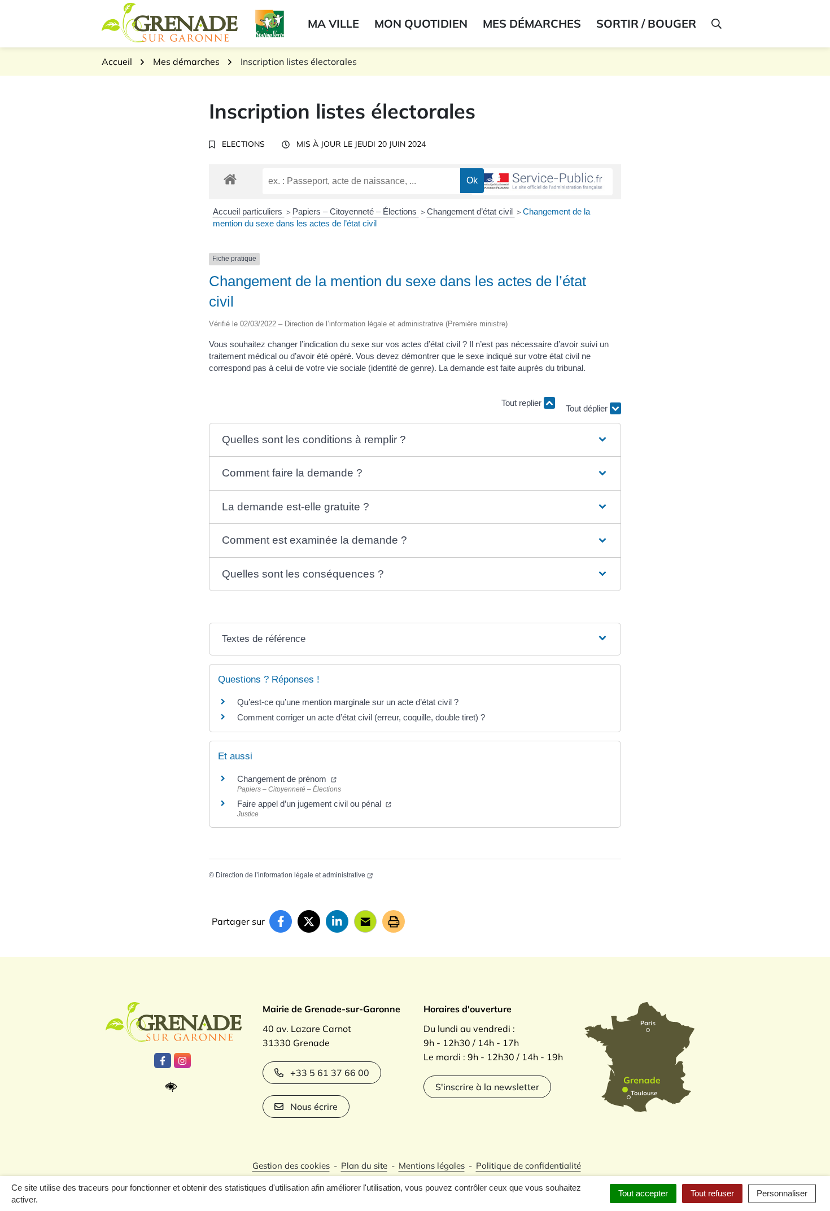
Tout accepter (643, 1193)
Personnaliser (782, 1193)
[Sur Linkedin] (337, 921)
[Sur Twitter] (309, 921)
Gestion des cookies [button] (291, 1165)
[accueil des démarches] (230, 177)
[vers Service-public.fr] (542, 182)
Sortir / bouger (646, 23)
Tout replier (522, 403)
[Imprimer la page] (393, 921)
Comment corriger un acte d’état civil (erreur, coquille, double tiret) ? (361, 717)
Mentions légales (432, 1165)
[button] (715, 23)
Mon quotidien (421, 23)
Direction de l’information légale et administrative (290, 875)
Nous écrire (314, 1106)
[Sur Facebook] (280, 921)
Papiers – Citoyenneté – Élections (355, 211)
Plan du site (364, 1165)
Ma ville (333, 23)
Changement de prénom (283, 779)
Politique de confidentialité (528, 1165)
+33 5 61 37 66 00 (329, 1072)
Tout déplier (588, 403)
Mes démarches (532, 23)
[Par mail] (365, 921)
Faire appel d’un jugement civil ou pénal (310, 803)
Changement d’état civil (471, 211)
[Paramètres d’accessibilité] (173, 1087)
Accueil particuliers (249, 211)
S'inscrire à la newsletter (487, 1086)
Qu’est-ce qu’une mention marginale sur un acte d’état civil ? (347, 702)
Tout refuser (712, 1193)
